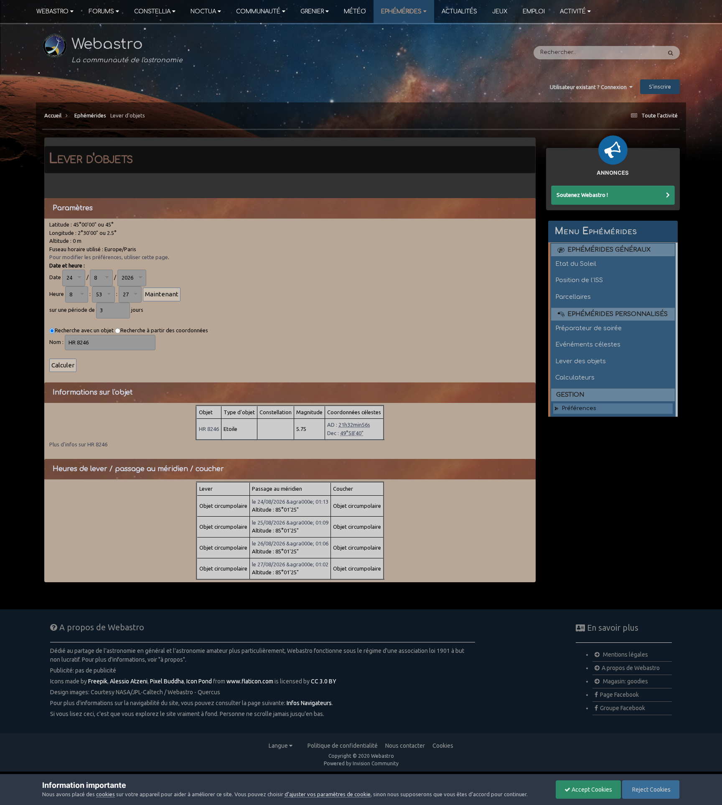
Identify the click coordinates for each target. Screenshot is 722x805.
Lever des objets (580, 361)
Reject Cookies (651, 789)
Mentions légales (625, 654)
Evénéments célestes (587, 344)
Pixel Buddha (167, 681)
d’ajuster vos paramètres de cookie (328, 794)
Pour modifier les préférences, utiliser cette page (108, 257)
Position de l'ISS (579, 280)
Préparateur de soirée (588, 328)
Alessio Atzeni (128, 681)
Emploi (534, 11)
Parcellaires (573, 296)
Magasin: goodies (625, 681)
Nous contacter (405, 745)
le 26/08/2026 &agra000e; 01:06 (290, 543)
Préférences (579, 408)
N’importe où (633, 53)
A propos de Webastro (631, 668)
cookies (105, 794)
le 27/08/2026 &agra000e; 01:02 (290, 564)
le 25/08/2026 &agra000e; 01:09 (290, 522)
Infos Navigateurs (309, 703)
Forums (101, 11)
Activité (573, 11)
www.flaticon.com (249, 681)
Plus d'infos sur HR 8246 (78, 444)
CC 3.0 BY (323, 681)
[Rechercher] (670, 52)
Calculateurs (575, 377)
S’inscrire (660, 86)
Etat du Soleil (575, 263)
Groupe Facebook (622, 708)
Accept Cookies (591, 789)
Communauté (258, 11)
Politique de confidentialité (343, 745)
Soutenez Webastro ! (582, 195)
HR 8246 (209, 429)
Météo (355, 11)
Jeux (500, 11)
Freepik (97, 681)
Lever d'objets (127, 115)
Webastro (52, 11)
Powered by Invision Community (361, 763)
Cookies (442, 745)
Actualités (459, 11)
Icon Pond (199, 681)
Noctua (203, 11)
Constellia (152, 11)
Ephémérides (401, 11)
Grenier (312, 11)
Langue (279, 745)
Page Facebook (619, 694)
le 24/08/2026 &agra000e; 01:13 (290, 501)
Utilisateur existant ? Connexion (589, 87)
